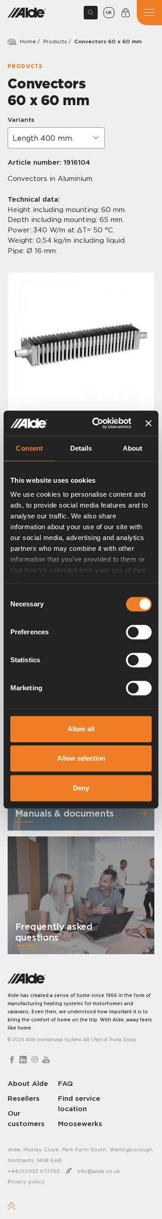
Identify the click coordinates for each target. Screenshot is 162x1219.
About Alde (28, 1083)
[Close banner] (148, 423)
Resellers (24, 1098)
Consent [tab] (29, 448)
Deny (81, 788)
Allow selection (81, 758)
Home (28, 41)
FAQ (65, 1083)
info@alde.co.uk (98, 1171)
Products (55, 41)
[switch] (139, 632)
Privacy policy (26, 1181)
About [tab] (133, 448)
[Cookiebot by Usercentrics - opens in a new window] (97, 423)
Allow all (81, 729)
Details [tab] (81, 448)
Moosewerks (80, 1123)
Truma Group (122, 1040)
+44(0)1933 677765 (34, 1171)
